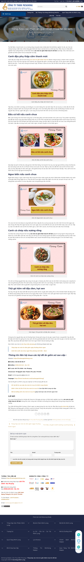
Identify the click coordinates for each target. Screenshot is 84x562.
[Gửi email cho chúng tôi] (70, 1)
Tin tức (58, 15)
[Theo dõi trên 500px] (81, 1)
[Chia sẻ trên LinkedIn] (48, 414)
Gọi (79, 537)
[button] (13, 14)
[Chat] (78, 547)
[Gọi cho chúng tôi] (72, 1)
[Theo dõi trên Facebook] (66, 1)
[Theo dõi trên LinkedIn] (77, 1)
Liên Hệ (62, 1)
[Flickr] (80, 1)
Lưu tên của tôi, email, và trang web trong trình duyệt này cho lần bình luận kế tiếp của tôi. (39, 459)
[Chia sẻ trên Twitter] (39, 414)
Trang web (57, 452)
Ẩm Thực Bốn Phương (40, 26)
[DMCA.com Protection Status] (5, 506)
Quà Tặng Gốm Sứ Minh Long (71, 12)
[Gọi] (78, 534)
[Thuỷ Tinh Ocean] (37, 483)
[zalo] (78, 541)
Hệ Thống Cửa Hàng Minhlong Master (47, 12)
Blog (49, 26)
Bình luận (13, 439)
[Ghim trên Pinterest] (45, 414)
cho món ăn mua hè (33, 388)
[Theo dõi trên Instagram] (67, 1)
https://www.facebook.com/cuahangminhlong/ (29, 378)
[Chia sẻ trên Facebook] (36, 414)
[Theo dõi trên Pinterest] (73, 1)
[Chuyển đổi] (2, 523)
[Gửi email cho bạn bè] (42, 414)
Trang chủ (30, 12)
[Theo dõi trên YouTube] (78, 1)
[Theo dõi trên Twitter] (69, 1)
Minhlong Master (56, 419)
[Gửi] (66, 6)
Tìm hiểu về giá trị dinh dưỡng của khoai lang (58, 425)
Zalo (78, 543)
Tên (11, 452)
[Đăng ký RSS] (75, 1)
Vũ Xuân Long (49, 32)
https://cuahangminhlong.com (23, 358)
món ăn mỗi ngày (66, 419)
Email (33, 452)
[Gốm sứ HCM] (42, 483)
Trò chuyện (79, 549)
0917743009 (14, 497)
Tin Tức (56, 1)
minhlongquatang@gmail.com (14, 503)
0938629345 (5, 499)
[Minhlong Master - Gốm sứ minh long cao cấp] (17, 7)
